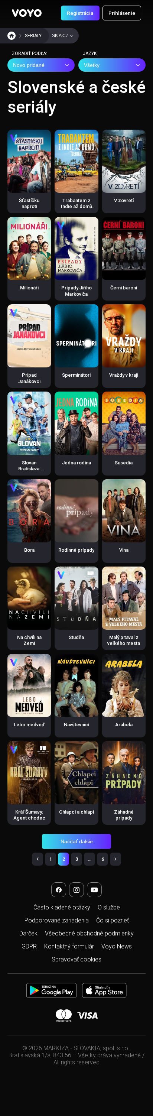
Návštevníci (76, 724)
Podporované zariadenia (57, 920)
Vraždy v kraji (123, 375)
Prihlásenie (121, 13)
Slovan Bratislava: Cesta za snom (29, 469)
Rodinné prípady (76, 550)
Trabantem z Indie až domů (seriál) (76, 206)
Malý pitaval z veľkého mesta (123, 640)
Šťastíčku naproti (29, 203)
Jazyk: (90, 53)
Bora (29, 550)
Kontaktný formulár (69, 946)
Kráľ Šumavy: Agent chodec (29, 815)
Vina (123, 550)
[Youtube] (94, 889)
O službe (109, 907)
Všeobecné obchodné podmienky (89, 933)
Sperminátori (76, 375)
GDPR (29, 946)
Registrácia (80, 13)
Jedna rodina (76, 462)
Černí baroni (123, 288)
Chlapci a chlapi (76, 812)
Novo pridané (29, 65)
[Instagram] (76, 889)
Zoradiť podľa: (29, 53)
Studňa (76, 637)
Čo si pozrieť (112, 920)
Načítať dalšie (77, 841)
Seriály (33, 35)
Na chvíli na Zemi (29, 640)
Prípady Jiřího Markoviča (76, 290)
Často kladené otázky (61, 907)
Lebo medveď (29, 724)
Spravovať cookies (76, 959)
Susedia (124, 462)
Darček (28, 933)
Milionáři (29, 288)
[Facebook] (58, 889)
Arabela (124, 724)
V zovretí (124, 200)
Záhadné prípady (124, 815)
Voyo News (116, 946)
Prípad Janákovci (29, 378)
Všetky (92, 65)
